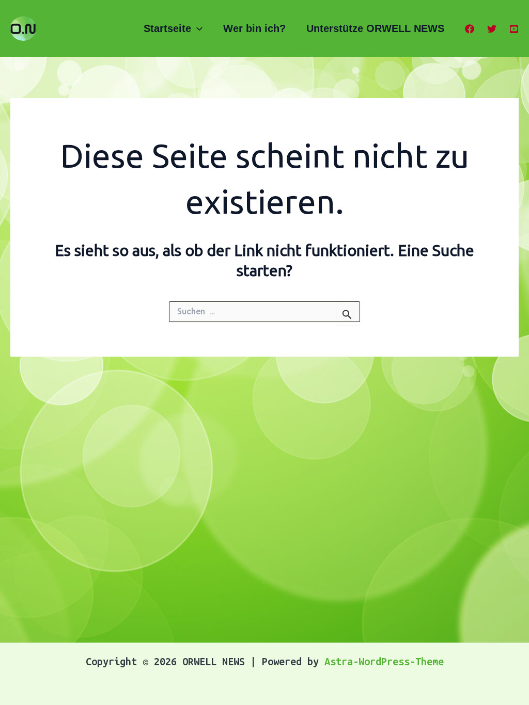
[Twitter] (491, 29)
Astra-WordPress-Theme (384, 661)
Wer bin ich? (254, 28)
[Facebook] (469, 29)
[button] (197, 28)
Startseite (167, 28)
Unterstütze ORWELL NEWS (375, 28)
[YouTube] (514, 29)
